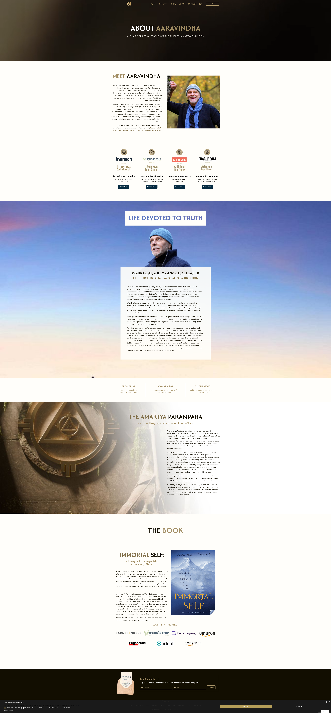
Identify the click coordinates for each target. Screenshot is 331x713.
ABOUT (182, 4)
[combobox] (325, 711)
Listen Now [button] (151, 187)
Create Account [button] (212, 3)
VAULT (153, 4)
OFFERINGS (163, 4)
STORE (173, 4)
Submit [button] (211, 687)
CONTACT (192, 4)
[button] (212, 4)
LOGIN (201, 4)
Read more (77, 705)
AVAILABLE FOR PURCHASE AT (165, 624)
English (324, 711)
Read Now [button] (124, 187)
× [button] (329, 701)
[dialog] (165, 706)
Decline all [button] (299, 706)
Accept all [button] (246, 706)
